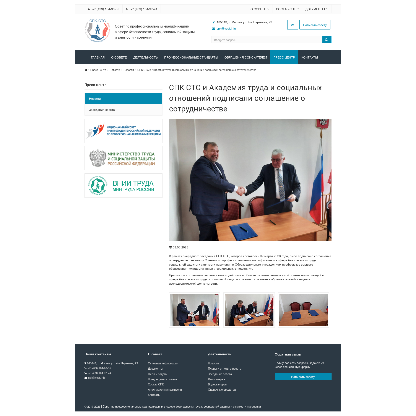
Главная (98, 57)
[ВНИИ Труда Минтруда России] (123, 185)
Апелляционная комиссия (165, 390)
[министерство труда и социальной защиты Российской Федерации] (123, 158)
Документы (315, 9)
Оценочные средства (222, 390)
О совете (258, 9)
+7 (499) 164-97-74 (143, 9)
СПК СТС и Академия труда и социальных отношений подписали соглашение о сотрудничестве (196, 70)
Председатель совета (162, 379)
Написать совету (315, 25)
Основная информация (163, 363)
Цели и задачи (157, 374)
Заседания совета (102, 109)
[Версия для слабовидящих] (292, 24)
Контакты (309, 57)
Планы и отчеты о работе (224, 368)
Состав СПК (286, 9)
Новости (115, 70)
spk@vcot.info (226, 28)
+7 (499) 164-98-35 (105, 9)
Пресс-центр (98, 70)
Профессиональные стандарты (191, 57)
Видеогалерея (217, 384)
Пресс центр (284, 57)
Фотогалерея (216, 379)
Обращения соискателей (245, 57)
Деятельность (145, 57)
